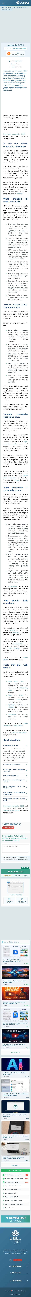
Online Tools (16, 1266)
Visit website (21, 901)
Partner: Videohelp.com (15, 1294)
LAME (10, 695)
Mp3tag (11, 705)
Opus (21, 695)
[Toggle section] (27, 1267)
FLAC (18, 700)
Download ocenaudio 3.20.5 (14, 134)
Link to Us (18, 1260)
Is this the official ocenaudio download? (14, 770)
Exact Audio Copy (15, 681)
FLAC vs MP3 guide (19, 733)
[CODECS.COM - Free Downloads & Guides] (15, 1237)
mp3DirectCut (18, 644)
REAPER (12, 630)
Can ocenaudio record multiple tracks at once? (14, 793)
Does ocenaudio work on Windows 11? (14, 787)
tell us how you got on (11, 810)
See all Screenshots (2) (15, 895)
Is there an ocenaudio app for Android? (14, 781)
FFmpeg (17, 480)
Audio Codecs (18, 726)
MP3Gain (11, 707)
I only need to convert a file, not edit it (14, 799)
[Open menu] (3, 2)
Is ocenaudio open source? (11, 765)
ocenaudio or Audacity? (11, 775)
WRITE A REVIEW (9, 827)
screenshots (12, 586)
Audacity (19, 194)
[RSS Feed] (10, 1260)
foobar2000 (12, 714)
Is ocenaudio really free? (11, 745)
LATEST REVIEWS (10, 824)
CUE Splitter (14, 648)
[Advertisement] (15, 26)
